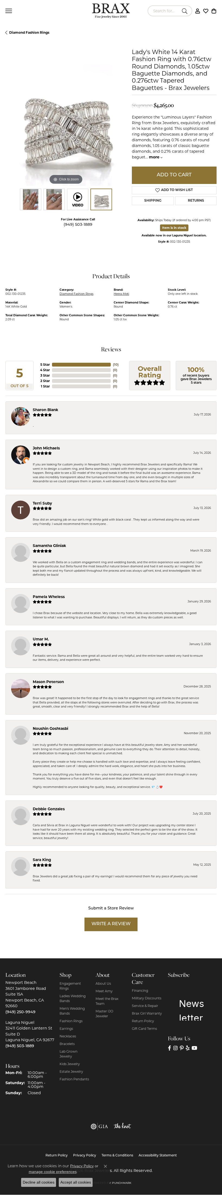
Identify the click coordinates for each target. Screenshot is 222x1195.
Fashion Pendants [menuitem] (74, 1079)
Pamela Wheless (49, 597)
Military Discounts (146, 998)
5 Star (45, 364)
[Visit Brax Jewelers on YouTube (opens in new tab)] (194, 1048)
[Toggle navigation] (9, 10)
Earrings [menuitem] (66, 1029)
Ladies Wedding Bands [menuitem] (73, 998)
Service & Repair (145, 1006)
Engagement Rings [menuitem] (70, 985)
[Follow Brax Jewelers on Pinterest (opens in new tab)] (182, 1048)
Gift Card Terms (144, 1029)
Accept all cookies (75, 1182)
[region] (65, 125)
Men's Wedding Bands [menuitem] (72, 1010)
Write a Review (111, 924)
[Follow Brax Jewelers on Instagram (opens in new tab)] (175, 1048)
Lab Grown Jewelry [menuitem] (68, 1053)
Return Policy (143, 1021)
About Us (103, 983)
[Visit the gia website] (99, 1126)
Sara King (42, 860)
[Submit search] (185, 11)
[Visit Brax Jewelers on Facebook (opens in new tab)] (169, 1048)
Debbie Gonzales (49, 809)
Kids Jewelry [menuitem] (70, 1064)
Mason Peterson (48, 682)
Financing (140, 990)
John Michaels (46, 448)
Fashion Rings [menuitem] (71, 1021)
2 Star (45, 381)
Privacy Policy (84, 1155)
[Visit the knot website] (122, 1126)
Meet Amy (104, 991)
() (116, 364)
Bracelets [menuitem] (67, 1044)
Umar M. (41, 639)
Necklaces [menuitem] (68, 1036)
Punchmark (121, 1183)
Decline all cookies (38, 1182)
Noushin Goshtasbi (50, 728)
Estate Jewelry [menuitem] (71, 1071)
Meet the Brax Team (107, 1001)
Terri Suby (42, 503)
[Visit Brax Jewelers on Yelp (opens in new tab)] (188, 1048)
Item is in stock (174, 228)
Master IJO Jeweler (104, 1013)
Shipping (152, 200)
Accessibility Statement (158, 1155)
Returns (196, 200)
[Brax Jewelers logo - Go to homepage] (111, 11)
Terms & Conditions (117, 1155)
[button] (197, 10)
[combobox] (163, 11)
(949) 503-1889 (78, 225)
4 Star (45, 370)
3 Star (45, 375)
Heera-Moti (121, 294)
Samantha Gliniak (49, 545)
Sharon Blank (45, 410)
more (155, 157)
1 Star (45, 386)
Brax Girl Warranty (147, 1013)
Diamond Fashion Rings (29, 32)
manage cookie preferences (53, 1171)
